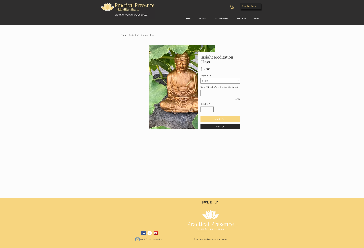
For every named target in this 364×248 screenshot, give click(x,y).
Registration (206, 75)
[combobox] (220, 81)
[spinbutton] (207, 109)
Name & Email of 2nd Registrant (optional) (219, 87)
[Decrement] (202, 109)
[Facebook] (143, 233)
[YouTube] (156, 233)
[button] (232, 7)
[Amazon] (149, 233)
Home (124, 35)
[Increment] (211, 109)
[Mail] (137, 239)
